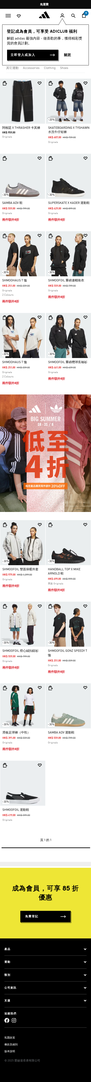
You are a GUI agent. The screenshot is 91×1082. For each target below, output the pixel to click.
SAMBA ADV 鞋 (12, 203)
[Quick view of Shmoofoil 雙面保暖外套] (5, 524)
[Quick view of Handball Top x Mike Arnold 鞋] (50, 524)
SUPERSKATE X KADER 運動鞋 (69, 203)
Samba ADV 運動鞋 (61, 732)
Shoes (64, 68)
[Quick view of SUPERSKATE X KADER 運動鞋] (50, 158)
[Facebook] (6, 1020)
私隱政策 (9, 1038)
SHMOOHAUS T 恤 (14, 280)
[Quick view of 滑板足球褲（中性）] (5, 688)
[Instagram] (14, 1020)
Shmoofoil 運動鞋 (15, 809)
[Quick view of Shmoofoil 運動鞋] (5, 765)
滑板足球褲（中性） (16, 732)
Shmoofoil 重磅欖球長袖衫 (67, 362)
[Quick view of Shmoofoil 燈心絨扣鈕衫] (5, 606)
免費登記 (31, 916)
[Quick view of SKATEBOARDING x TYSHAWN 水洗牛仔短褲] (50, 83)
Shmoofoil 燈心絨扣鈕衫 (20, 650)
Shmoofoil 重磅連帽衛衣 (66, 280)
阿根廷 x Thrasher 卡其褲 (21, 127)
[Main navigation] (8, 15)
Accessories (31, 68)
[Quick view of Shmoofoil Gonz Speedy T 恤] (50, 606)
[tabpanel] (45, 463)
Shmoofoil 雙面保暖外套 (20, 569)
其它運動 (12, 68)
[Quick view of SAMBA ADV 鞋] (4, 158)
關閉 (67, 55)
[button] (39, 83)
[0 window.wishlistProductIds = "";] (18, 15)
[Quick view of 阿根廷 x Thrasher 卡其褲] (4, 83)
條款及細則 (11, 1044)
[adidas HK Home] (45, 14)
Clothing (50, 68)
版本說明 (9, 1051)
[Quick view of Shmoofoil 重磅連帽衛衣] (50, 236)
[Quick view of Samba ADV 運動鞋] (50, 688)
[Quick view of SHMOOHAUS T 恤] (4, 236)
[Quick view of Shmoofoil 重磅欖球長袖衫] (50, 317)
